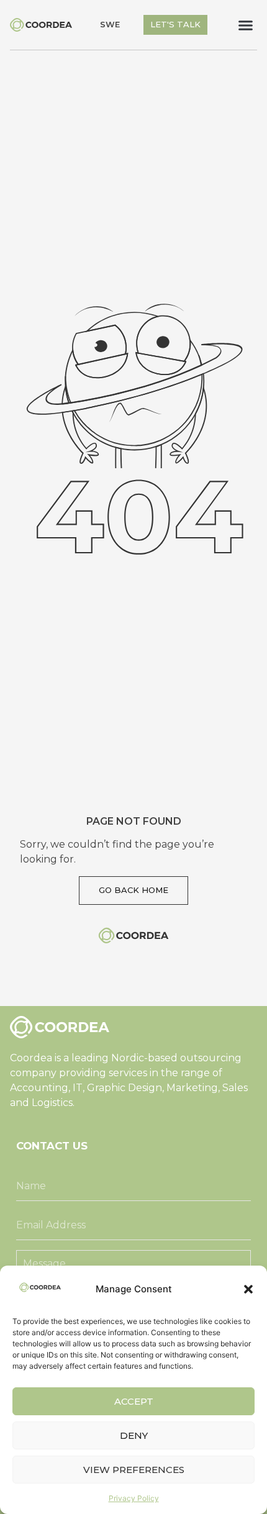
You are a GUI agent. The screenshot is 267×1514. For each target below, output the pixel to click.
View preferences (133, 1469)
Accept (133, 1401)
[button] (248, 1289)
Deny (134, 1435)
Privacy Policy (134, 1498)
